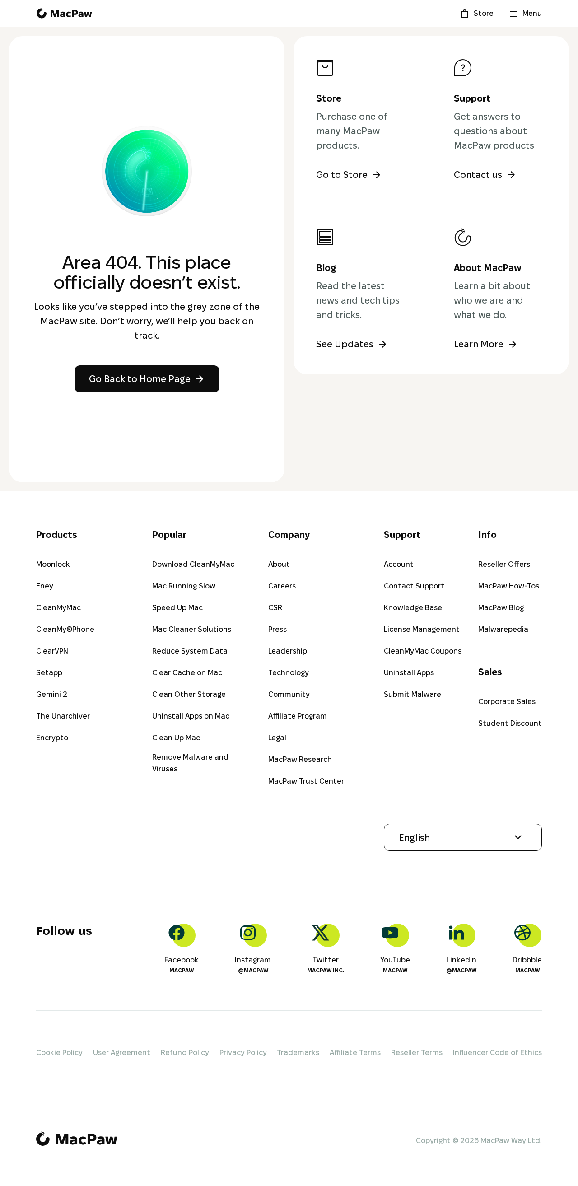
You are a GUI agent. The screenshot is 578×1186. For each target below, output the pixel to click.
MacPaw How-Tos (508, 586)
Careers (282, 586)
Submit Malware (412, 694)
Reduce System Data (190, 651)
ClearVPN (52, 651)
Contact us (478, 175)
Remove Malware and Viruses (190, 763)
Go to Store (342, 175)
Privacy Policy (243, 1052)
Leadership (287, 651)
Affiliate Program (297, 716)
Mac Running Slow (183, 586)
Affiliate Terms (355, 1052)
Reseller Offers (504, 564)
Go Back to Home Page (140, 379)
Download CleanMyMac (193, 564)
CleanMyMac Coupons (422, 651)
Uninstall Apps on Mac (190, 716)
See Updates (344, 344)
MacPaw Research (300, 759)
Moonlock (53, 564)
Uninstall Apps (409, 673)
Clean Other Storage (189, 694)
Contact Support (414, 586)
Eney (44, 586)
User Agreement (121, 1052)
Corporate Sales (507, 701)
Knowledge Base (413, 608)
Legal (277, 738)
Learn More (478, 344)
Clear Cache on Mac (187, 673)
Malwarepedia (503, 629)
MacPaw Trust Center (306, 781)
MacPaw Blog (501, 608)
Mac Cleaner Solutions (191, 629)
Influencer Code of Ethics (497, 1052)
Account (399, 564)
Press (277, 629)
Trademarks (298, 1052)
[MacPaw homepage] (64, 13)
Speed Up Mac (177, 608)
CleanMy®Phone (65, 629)
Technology (288, 673)
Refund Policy (185, 1052)
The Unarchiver (63, 716)
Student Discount (510, 723)
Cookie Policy (59, 1052)
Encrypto (52, 738)
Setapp (49, 673)
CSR (275, 608)
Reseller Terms (417, 1052)
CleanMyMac (58, 608)
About (279, 564)
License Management (422, 629)
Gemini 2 (51, 694)
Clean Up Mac (176, 738)
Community (289, 694)
